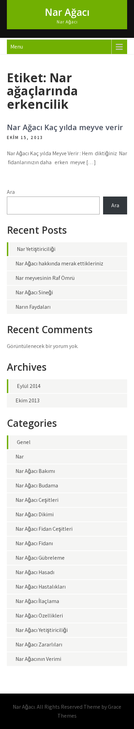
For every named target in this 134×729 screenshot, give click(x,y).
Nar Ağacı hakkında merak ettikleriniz (59, 263)
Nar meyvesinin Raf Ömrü (45, 278)
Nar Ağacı (67, 12)
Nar (19, 456)
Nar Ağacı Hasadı (34, 572)
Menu (16, 46)
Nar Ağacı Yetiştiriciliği (41, 630)
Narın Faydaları (33, 306)
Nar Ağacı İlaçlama (37, 601)
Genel (24, 442)
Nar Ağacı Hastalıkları (40, 586)
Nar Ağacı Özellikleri (39, 615)
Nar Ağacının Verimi (38, 659)
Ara (11, 192)
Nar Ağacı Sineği (34, 292)
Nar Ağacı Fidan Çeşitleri (43, 528)
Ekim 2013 (27, 400)
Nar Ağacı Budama (36, 485)
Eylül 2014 (29, 386)
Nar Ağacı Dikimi (34, 514)
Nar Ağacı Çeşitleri (36, 500)
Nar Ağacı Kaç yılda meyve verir (65, 127)
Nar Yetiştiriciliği (36, 249)
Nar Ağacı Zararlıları (38, 644)
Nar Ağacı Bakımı (35, 471)
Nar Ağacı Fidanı (34, 543)
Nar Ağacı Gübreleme (40, 557)
